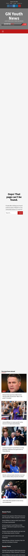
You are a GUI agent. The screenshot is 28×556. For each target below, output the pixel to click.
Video (11, 3)
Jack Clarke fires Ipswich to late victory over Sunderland (13, 536)
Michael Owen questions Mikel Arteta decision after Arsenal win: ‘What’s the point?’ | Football (12, 396)
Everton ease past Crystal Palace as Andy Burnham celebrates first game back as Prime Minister (13, 449)
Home (7, 3)
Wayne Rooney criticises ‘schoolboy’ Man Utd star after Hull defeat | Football (13, 541)
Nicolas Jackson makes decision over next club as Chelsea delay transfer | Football (13, 532)
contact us (19, 3)
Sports (4, 391)
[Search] (25, 31)
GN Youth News (14, 16)
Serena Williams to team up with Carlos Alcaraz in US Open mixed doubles (13, 521)
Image (14, 3)
